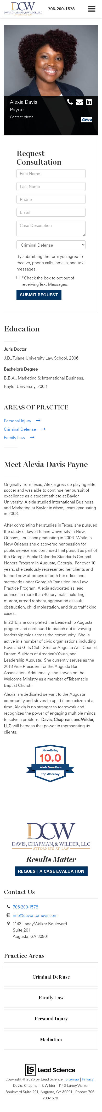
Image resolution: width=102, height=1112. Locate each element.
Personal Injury (18, 420)
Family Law (15, 437)
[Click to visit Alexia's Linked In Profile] (88, 102)
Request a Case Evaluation (51, 871)
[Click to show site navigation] (91, 9)
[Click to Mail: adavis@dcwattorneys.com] (78, 102)
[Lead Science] (50, 1069)
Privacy (88, 1079)
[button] (61, 8)
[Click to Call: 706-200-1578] (69, 102)
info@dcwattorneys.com (35, 915)
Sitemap (72, 1079)
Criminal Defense (20, 429)
